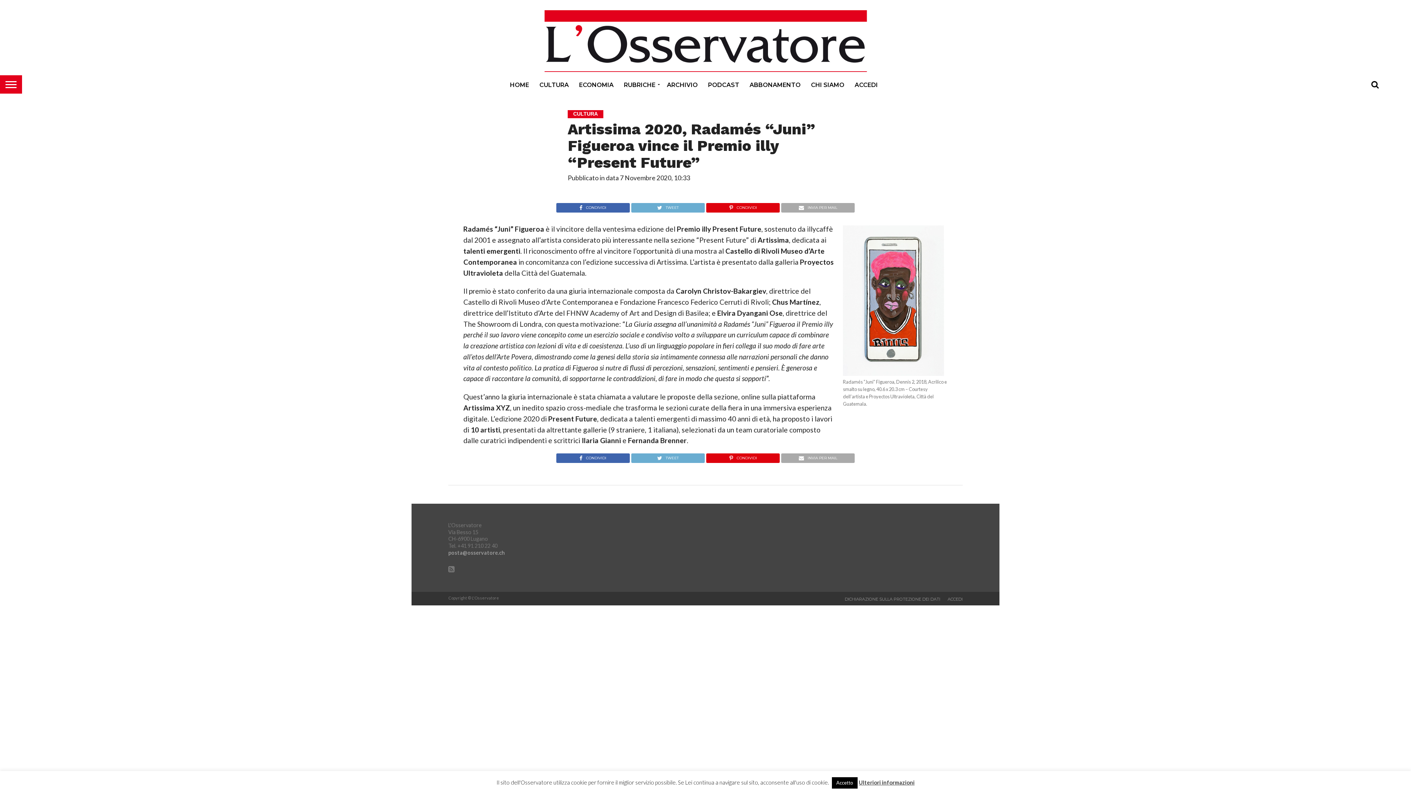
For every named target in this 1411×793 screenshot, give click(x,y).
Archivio (682, 85)
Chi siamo (827, 85)
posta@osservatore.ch (476, 553)
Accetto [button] (844, 783)
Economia (596, 85)
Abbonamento (775, 85)
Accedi (866, 85)
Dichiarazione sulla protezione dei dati (892, 599)
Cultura (554, 85)
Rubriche (640, 85)
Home (519, 85)
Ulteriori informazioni (887, 782)
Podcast (723, 85)
